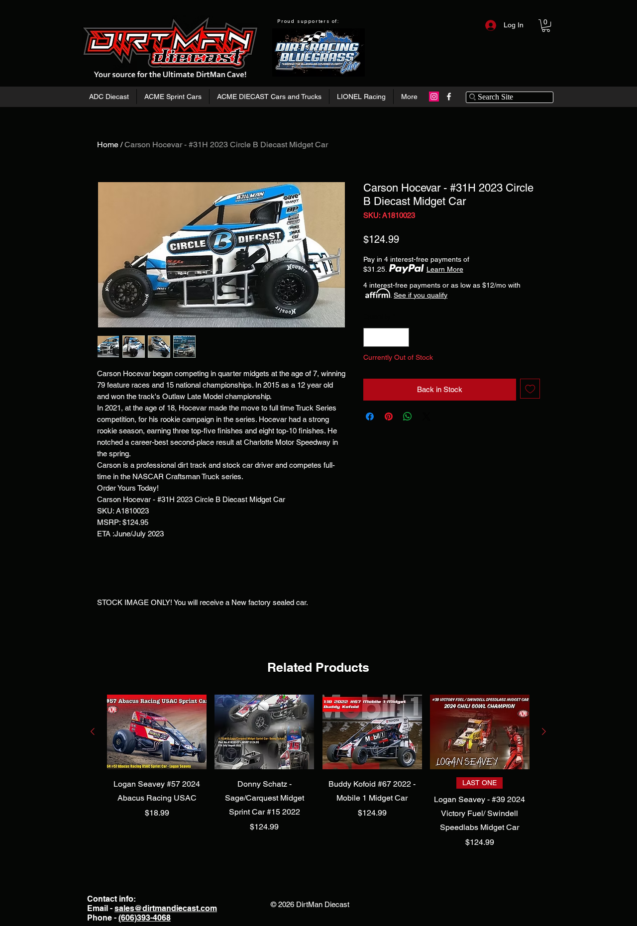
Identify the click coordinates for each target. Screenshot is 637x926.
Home (107, 144)
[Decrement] (371, 337)
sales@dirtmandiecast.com (165, 908)
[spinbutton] (386, 337)
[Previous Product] (93, 731)
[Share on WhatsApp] (408, 416)
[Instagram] (434, 97)
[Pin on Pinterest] (389, 416)
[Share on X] (426, 416)
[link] (545, 25)
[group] (318, 771)
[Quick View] (157, 732)
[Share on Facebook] (370, 416)
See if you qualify (420, 295)
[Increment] (401, 337)
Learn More (444, 269)
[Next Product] (544, 731)
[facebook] (449, 97)
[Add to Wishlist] (530, 389)
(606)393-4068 (144, 918)
